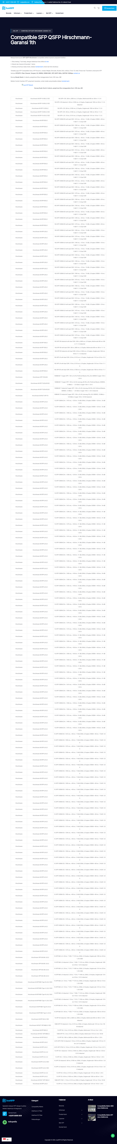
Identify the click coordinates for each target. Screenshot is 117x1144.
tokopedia (12, 1122)
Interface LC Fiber (37, 1111)
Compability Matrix (37, 1106)
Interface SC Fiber (37, 1115)
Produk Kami (28, 13)
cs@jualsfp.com (24, 2)
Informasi (17, 13)
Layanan (39, 13)
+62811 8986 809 (11, 2)
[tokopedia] (5, 1122)
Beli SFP (48, 13)
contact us (76, 73)
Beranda (8, 13)
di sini (47, 61)
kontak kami (39, 67)
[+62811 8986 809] (4, 2)
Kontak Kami (59, 13)
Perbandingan (36, 1119)
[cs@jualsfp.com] (18, 2)
